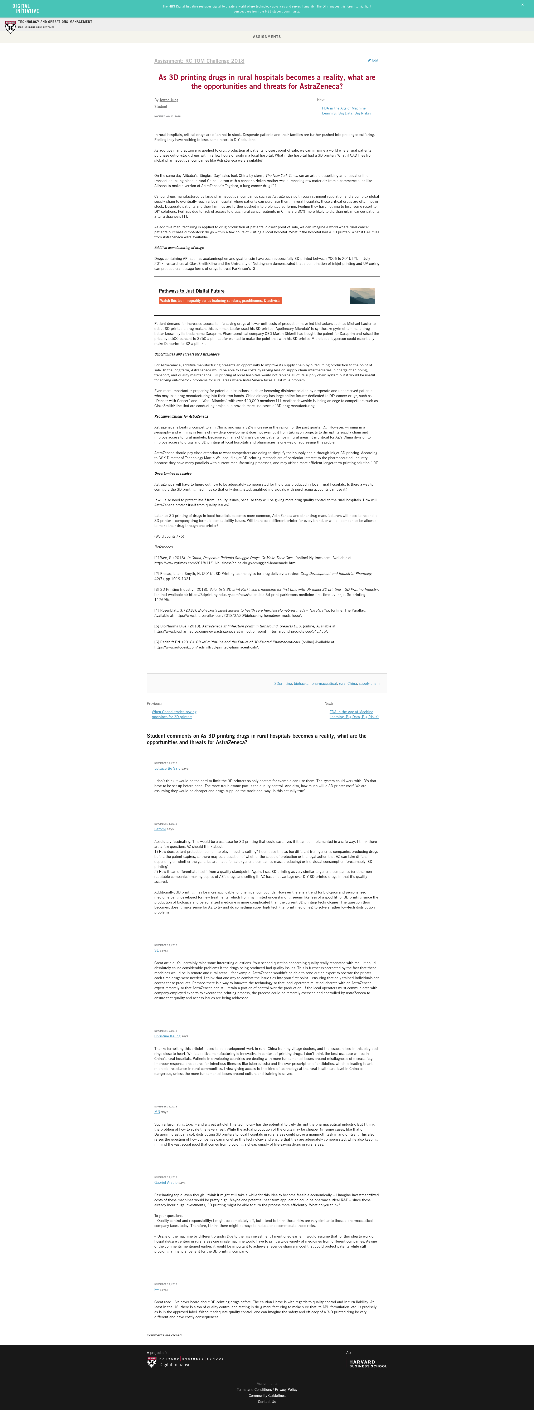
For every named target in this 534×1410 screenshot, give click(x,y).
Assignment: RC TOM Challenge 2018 (199, 60)
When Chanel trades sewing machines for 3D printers (174, 714)
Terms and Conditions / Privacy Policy (267, 1389)
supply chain (369, 683)
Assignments (267, 36)
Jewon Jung (169, 99)
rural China (348, 683)
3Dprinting (283, 683)
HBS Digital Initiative (183, 6)
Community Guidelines (267, 1395)
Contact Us (267, 1401)
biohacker (302, 683)
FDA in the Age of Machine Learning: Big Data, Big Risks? (346, 110)
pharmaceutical (324, 683)
